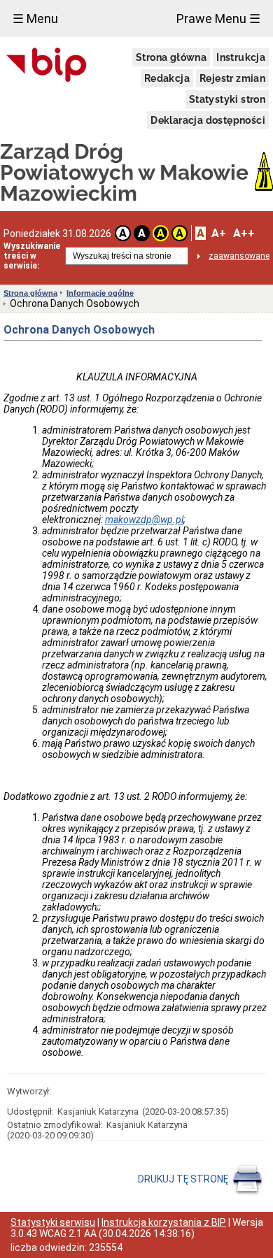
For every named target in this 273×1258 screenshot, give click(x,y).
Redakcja (167, 78)
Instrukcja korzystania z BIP (164, 1222)
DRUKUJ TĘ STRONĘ (184, 1179)
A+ (218, 233)
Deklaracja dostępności (207, 120)
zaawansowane (239, 256)
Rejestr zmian (232, 78)
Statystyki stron (227, 99)
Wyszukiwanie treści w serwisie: (32, 256)
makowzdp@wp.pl (144, 519)
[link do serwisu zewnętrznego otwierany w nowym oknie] (46, 66)
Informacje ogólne (100, 293)
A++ (244, 233)
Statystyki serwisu (52, 1222)
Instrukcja (240, 57)
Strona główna (171, 57)
